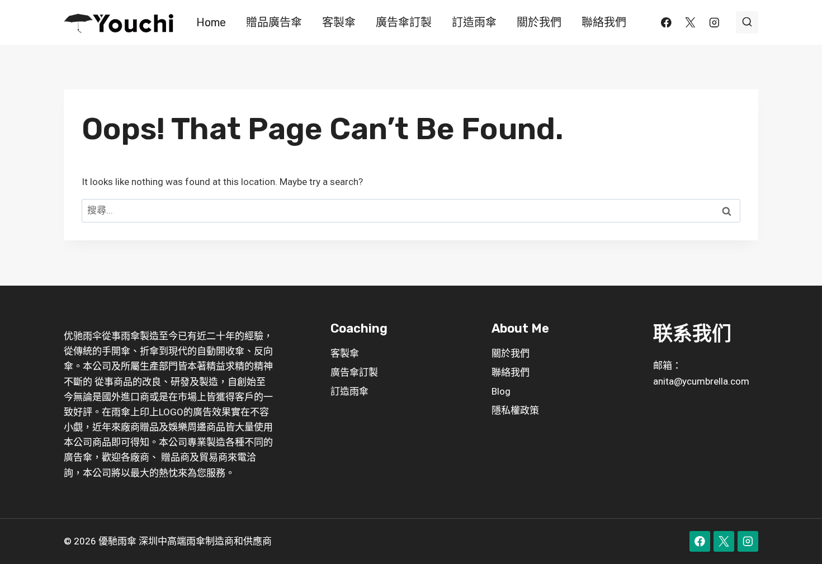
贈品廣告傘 (274, 22)
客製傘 (339, 22)
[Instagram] (714, 22)
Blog (501, 391)
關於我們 (539, 22)
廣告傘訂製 (404, 22)
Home (211, 22)
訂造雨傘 (474, 22)
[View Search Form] (747, 22)
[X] (690, 22)
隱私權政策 (515, 410)
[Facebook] (666, 22)
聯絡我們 (604, 22)
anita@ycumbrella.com (701, 381)
